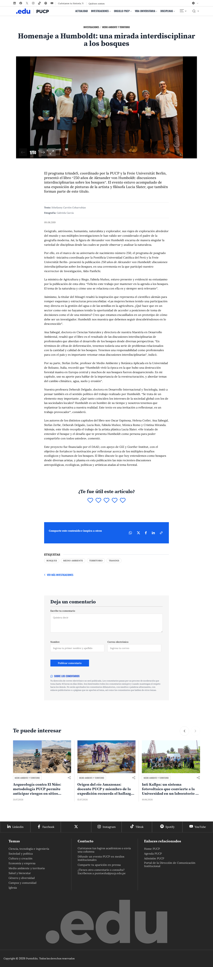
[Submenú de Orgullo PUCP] (131, 11)
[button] (43, 152)
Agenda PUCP (153, 853)
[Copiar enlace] (161, 533)
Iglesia (13, 887)
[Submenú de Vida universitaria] (156, 11)
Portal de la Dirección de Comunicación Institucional (169, 864)
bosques (51, 560)
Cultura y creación (20, 858)
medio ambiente (73, 560)
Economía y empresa (22, 863)
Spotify (169, 827)
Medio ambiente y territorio (116, 27)
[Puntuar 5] (122, 500)
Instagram (109, 827)
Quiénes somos (97, 3)
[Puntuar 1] (90, 500)
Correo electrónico (117, 641)
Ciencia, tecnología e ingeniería (29, 848)
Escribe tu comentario (62, 610)
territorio (96, 560)
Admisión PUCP (154, 858)
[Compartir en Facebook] (145, 533)
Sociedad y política (21, 853)
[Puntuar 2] (98, 500)
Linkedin (18, 827)
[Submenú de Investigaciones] (110, 11)
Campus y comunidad (22, 883)
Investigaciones (91, 27)
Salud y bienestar (20, 873)
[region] (106, 107)
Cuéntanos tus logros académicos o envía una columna (104, 849)
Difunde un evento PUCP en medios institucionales (101, 858)
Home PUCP (152, 848)
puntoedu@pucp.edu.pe (110, 873)
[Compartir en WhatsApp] (130, 533)
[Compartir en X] (138, 533)
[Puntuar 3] (106, 500)
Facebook (48, 827)
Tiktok (139, 827)
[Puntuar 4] (114, 500)
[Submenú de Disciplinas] (174, 11)
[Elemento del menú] (183, 11)
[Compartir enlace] (69, 778)
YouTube (200, 827)
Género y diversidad (22, 878)
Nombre (55, 641)
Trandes (114, 560)
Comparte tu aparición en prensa (99, 865)
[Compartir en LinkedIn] (153, 533)
